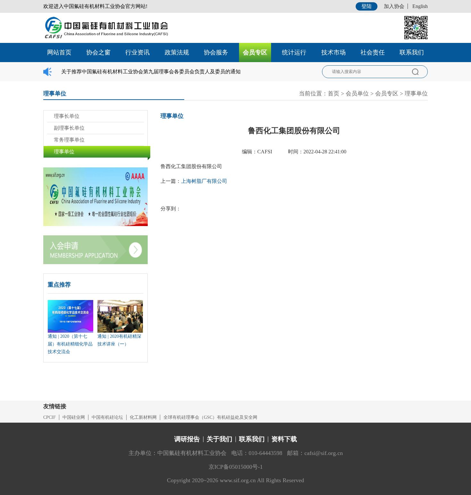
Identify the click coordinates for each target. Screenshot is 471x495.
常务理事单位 (69, 139)
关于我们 (219, 438)
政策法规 (177, 52)
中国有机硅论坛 (107, 417)
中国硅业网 (73, 417)
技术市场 (333, 52)
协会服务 (216, 52)
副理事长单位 (69, 128)
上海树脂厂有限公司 (204, 181)
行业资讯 (137, 52)
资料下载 (284, 438)
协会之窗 (98, 52)
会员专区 (255, 52)
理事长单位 (66, 116)
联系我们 (412, 52)
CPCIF (49, 417)
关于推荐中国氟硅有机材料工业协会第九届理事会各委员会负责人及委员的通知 (151, 71)
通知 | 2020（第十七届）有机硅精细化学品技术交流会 (70, 344)
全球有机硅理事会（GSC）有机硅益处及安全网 (210, 417)
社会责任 (372, 52)
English (420, 6)
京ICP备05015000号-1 (236, 467)
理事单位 (416, 93)
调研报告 (187, 438)
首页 (333, 93)
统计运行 (294, 52)
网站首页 (59, 52)
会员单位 (357, 93)
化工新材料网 (143, 417)
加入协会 (394, 6)
